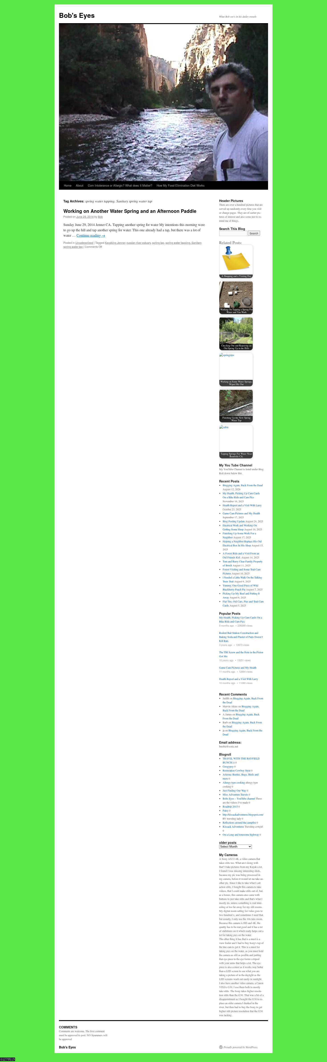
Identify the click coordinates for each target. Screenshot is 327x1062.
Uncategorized (84, 242)
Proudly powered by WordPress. (241, 1047)
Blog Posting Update (234, 521)
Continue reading (91, 235)
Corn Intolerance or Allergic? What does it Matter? (120, 185)
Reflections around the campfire (239, 822)
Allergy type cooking (234, 782)
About (79, 185)
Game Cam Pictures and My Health (241, 513)
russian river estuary (139, 242)
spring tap (158, 242)
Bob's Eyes (77, 15)
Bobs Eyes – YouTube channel (239, 798)
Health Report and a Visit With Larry (242, 505)
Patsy (225, 810)
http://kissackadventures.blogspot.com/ (243, 814)
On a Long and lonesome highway (241, 834)
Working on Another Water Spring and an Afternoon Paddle (129, 211)
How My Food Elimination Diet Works (181, 185)
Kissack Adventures (233, 826)
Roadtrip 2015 (230, 806)
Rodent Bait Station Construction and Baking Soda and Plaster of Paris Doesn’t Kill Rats (241, 637)
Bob (100, 216)
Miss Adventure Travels (235, 794)
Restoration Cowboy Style (236, 770)
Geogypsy (228, 766)
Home (67, 185)
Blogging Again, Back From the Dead (243, 485)
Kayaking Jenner (115, 242)
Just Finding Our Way (234, 790)
